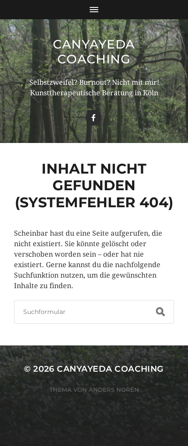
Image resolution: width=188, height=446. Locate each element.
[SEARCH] (160, 311)
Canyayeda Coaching (94, 51)
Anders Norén (114, 389)
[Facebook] (93, 117)
